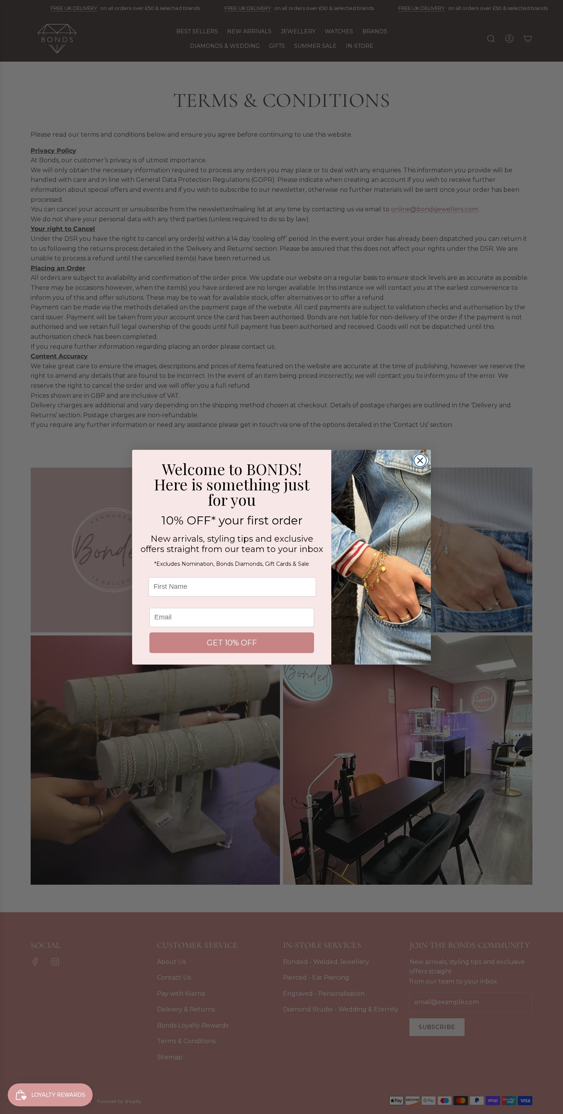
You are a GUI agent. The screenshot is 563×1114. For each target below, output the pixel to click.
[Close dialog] (420, 460)
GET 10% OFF (232, 642)
